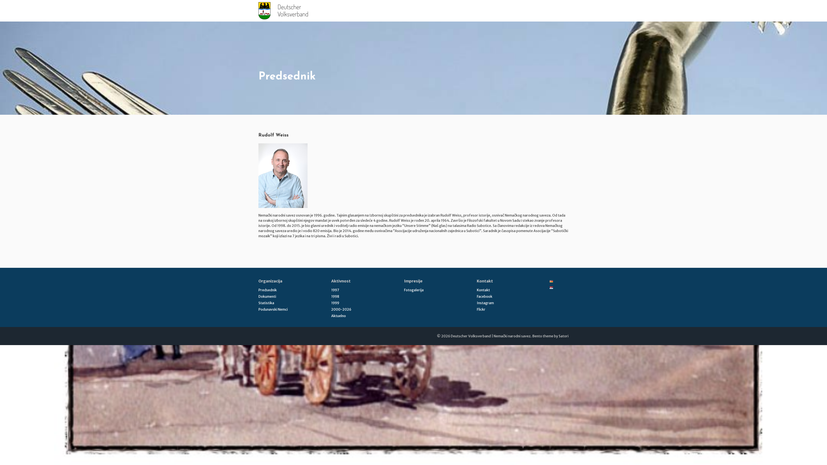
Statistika (266, 303)
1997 (335, 290)
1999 (335, 303)
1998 (335, 296)
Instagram (485, 303)
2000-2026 (341, 309)
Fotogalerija (414, 290)
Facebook (484, 296)
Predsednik (267, 290)
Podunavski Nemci (273, 309)
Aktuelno (338, 316)
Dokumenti (267, 296)
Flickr (481, 309)
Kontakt (483, 290)
